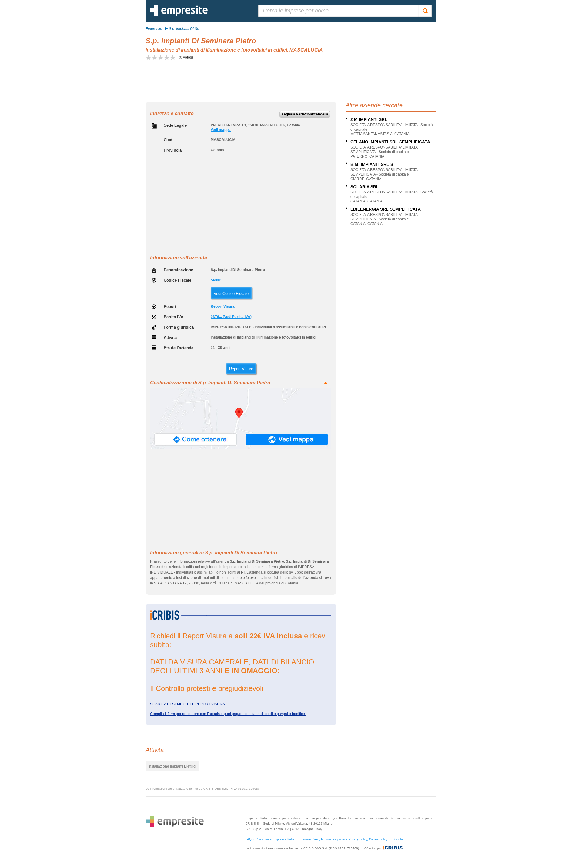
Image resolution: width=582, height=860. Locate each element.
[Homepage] (179, 15)
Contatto (400, 839)
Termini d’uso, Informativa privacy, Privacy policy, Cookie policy (344, 839)
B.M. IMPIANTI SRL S (371, 164)
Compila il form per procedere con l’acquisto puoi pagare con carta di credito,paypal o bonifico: (228, 714)
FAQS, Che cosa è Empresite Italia (270, 839)
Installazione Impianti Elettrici (172, 766)
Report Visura (223, 306)
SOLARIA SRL (364, 186)
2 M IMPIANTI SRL (368, 119)
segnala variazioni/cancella (305, 114)
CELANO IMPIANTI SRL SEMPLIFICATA (390, 141)
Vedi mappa (221, 130)
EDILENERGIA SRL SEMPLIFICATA (385, 209)
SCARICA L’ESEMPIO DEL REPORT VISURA (187, 704)
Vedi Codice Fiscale (231, 293)
